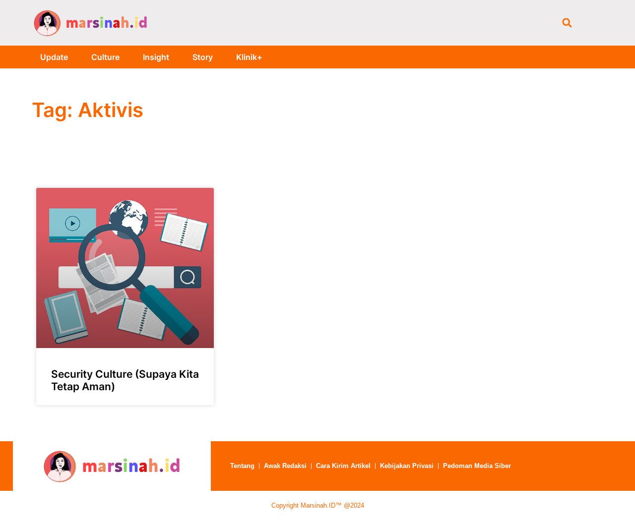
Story (202, 57)
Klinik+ (249, 57)
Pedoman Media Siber (477, 465)
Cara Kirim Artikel (343, 465)
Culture (105, 57)
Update (54, 57)
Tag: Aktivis (87, 110)
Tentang (242, 465)
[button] (566, 22)
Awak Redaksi (285, 465)
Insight (156, 57)
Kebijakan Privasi (407, 465)
